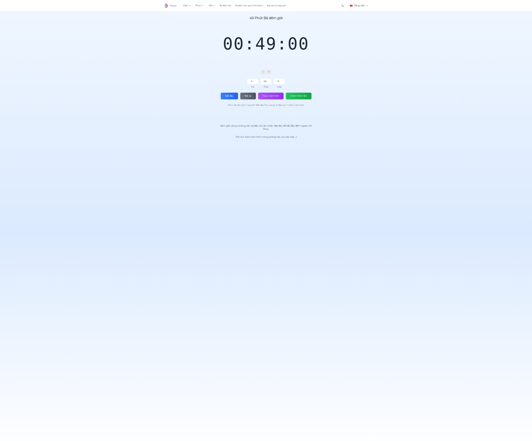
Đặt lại (248, 96)
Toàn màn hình (271, 96)
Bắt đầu (229, 96)
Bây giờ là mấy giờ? (276, 5)
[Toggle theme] (342, 5)
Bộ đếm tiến (225, 5)
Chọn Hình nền (298, 96)
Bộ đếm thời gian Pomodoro (249, 5)
